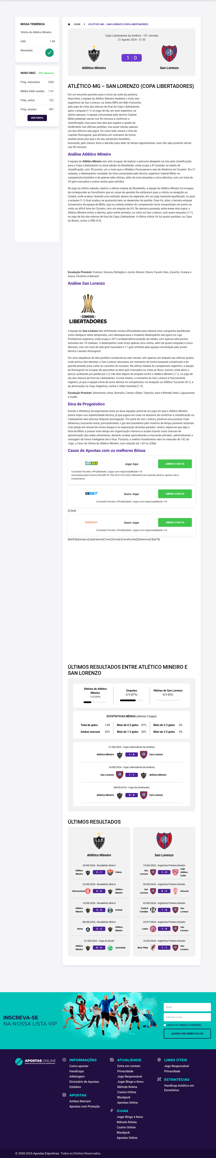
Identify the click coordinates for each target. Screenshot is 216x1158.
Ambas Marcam (80, 1101)
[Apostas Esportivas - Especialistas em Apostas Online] (37, 1061)
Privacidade (125, 1071)
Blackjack (123, 1097)
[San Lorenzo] (169, 53)
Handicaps (76, 1071)
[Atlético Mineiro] (94, 53)
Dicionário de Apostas (84, 1081)
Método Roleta (127, 1087)
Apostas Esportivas (46, 1153)
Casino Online (126, 1092)
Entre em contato (128, 1066)
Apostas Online (127, 1102)
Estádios (75, 1087)
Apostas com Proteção (84, 1106)
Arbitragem (77, 1076)
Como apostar (78, 1066)
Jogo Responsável (129, 1076)
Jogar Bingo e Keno (130, 1081)
